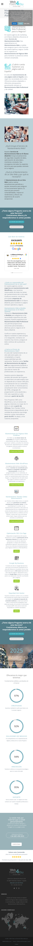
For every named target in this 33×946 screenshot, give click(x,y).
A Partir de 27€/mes (16, 451)
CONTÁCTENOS (16, 844)
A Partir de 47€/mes (16, 485)
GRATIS (16, 551)
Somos (14, 941)
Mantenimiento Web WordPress (16, 904)
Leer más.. (27, 23)
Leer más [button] (16, 268)
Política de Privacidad (22, 941)
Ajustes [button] (14, 23)
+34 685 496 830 (17, 836)
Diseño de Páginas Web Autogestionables (16, 900)
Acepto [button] (20, 23)
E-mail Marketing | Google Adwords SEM (16, 902)
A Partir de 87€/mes (16, 521)
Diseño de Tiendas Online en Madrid (16, 898)
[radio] (13, 857)
